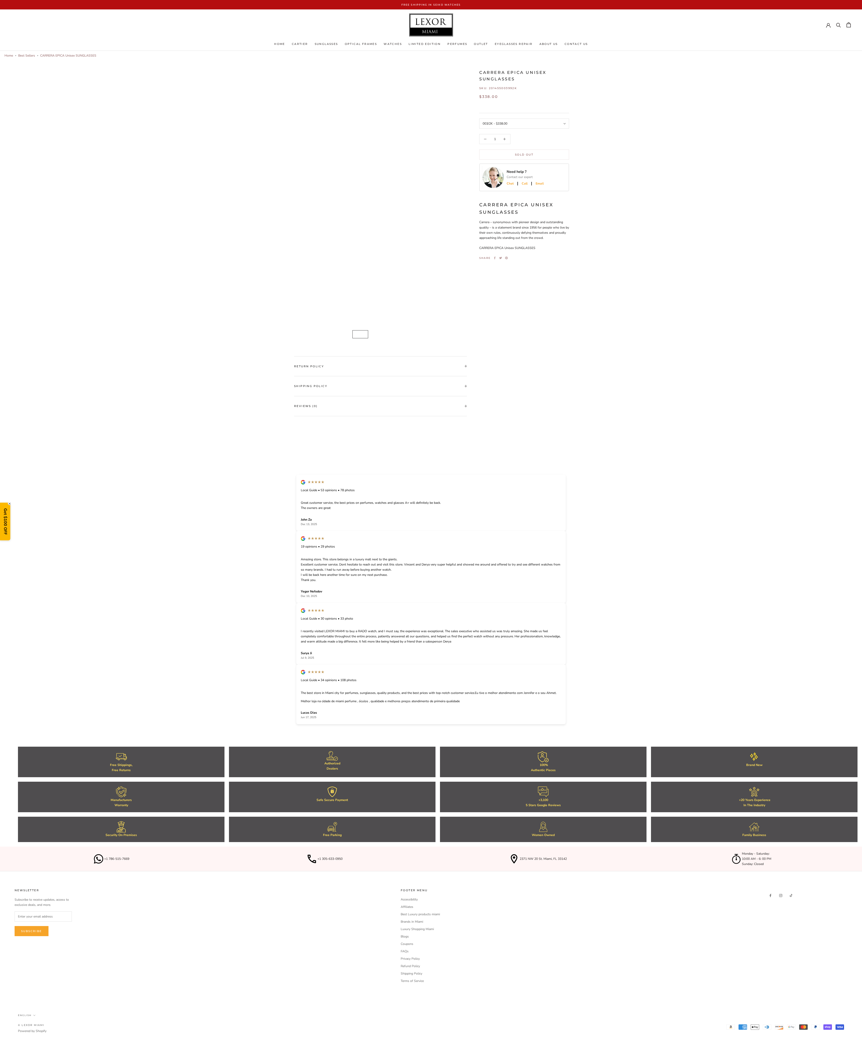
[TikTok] (791, 895)
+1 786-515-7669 (116, 859)
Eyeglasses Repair (514, 44)
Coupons (407, 944)
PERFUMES (457, 44)
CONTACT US (576, 44)
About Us (548, 44)
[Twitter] (500, 258)
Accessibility (409, 899)
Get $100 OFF (5, 521)
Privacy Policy (410, 959)
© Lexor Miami (31, 1025)
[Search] (838, 24)
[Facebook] (494, 258)
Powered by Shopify (32, 1031)
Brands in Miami (412, 922)
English (24, 1015)
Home (279, 44)
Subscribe (31, 931)
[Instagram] (780, 895)
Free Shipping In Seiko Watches (431, 4)
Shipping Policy (310, 386)
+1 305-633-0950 (330, 859)
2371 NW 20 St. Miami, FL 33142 (543, 859)
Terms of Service (412, 981)
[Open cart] (849, 24)
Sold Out (524, 154)
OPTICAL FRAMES (361, 44)
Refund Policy (410, 966)
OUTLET (481, 44)
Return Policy (309, 366)
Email (540, 183)
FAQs (405, 951)
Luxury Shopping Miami (417, 929)
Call (525, 183)
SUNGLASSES (326, 44)
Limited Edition (425, 44)
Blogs (405, 936)
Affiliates (407, 907)
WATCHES (393, 44)
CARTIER (300, 44)
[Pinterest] (506, 258)
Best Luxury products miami (420, 914)
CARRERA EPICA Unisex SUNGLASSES (68, 55)
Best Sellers (26, 55)
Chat (510, 183)
